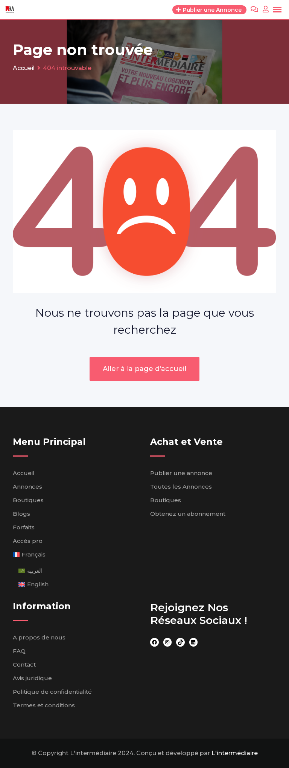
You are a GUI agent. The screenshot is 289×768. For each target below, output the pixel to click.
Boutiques (28, 500)
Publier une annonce (181, 473)
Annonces (27, 486)
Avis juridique (32, 678)
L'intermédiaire (234, 753)
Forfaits (24, 527)
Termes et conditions (44, 705)
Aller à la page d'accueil (144, 369)
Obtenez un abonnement (187, 513)
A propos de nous (39, 637)
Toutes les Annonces (181, 486)
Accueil (24, 473)
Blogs (21, 513)
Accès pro (28, 540)
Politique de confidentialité (52, 691)
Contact (24, 664)
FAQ (19, 651)
